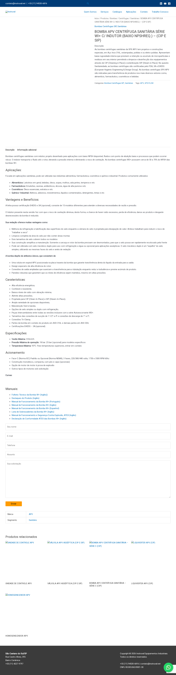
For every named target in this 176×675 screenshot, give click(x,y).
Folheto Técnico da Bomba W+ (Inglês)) (30, 395)
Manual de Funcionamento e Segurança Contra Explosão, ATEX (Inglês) (44, 415)
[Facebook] (169, 3)
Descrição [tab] (10, 150)
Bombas (113, 18)
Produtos (104, 18)
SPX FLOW (149, 83)
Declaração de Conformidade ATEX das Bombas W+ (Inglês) (39, 418)
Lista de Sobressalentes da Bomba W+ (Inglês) (33, 412)
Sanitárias (134, 18)
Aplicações (131, 12)
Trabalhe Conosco (160, 12)
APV (142, 83)
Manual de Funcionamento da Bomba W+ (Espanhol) (35, 408)
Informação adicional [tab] (26, 150)
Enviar (13, 504)
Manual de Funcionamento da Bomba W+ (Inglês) (34, 405)
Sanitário (33, 520)
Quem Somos (90, 12)
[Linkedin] (161, 3)
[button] (88, 3)
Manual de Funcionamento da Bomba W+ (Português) (36, 401)
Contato (144, 12)
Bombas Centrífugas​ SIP (106, 26)
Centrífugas (124, 18)
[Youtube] (165, 3)
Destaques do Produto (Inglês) (25, 398)
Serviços (104, 12)
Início (97, 18)
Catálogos (117, 12)
